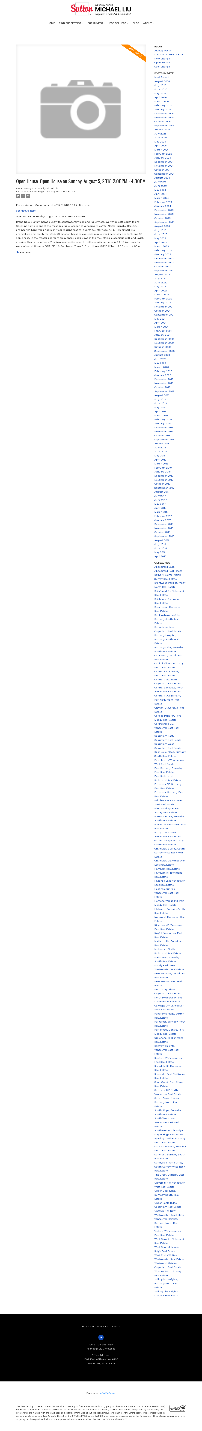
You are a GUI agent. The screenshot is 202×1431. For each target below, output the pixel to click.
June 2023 (160, 234)
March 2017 (161, 511)
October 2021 (162, 310)
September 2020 (164, 350)
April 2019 (160, 411)
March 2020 (161, 367)
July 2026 (160, 85)
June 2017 (160, 499)
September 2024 (164, 173)
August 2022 (162, 274)
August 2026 (162, 81)
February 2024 (163, 202)
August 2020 (162, 354)
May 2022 (160, 286)
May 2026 (160, 93)
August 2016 (161, 540)
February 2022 (163, 298)
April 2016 (160, 556)
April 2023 (160, 242)
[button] (101, 1337)
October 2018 (162, 435)
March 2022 (161, 294)
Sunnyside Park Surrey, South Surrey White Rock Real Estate (169, 1166)
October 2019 (162, 387)
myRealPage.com (107, 1393)
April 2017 (160, 507)
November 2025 (164, 117)
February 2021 (163, 330)
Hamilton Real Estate (167, 868)
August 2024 (162, 177)
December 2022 (164, 258)
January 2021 (162, 334)
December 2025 (164, 113)
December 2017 (163, 475)
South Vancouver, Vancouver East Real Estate (166, 1122)
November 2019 (163, 383)
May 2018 (160, 455)
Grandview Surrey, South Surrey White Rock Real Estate (169, 852)
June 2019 (160, 403)
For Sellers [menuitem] (117, 23)
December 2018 (163, 427)
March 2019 (161, 415)
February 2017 (163, 515)
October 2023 (162, 218)
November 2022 (164, 262)
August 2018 (161, 443)
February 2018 (163, 467)
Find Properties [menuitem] (70, 23)
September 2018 (164, 439)
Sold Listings (162, 66)
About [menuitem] (147, 23)
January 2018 (162, 471)
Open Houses (162, 62)
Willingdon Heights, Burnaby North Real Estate (166, 1283)
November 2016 (163, 528)
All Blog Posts (162, 50)
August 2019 (161, 395)
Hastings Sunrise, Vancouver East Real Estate (166, 892)
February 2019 (163, 419)
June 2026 (160, 89)
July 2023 (160, 230)
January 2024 (162, 205)
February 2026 (163, 105)
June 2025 (160, 137)
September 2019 (164, 391)
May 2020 (160, 362)
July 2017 (160, 495)
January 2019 (162, 423)
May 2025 (160, 141)
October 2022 (162, 266)
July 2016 (160, 544)
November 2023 (164, 213)
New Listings (162, 58)
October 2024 (162, 169)
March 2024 (161, 197)
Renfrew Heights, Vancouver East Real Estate (166, 1049)
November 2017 (163, 479)
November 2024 (164, 165)
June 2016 (160, 548)
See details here (26, 210)
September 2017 (164, 487)
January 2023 (162, 254)
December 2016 (163, 524)
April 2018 (160, 459)
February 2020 (163, 371)
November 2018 (163, 431)
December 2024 (164, 161)
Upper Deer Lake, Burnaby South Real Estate (166, 1194)
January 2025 (162, 157)
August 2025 (162, 129)
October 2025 (162, 121)
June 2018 (160, 451)
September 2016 (164, 536)
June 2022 (160, 282)
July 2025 (160, 133)
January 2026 (162, 109)
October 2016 (162, 532)
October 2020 (162, 346)
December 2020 (164, 338)
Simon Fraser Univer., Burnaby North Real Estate (167, 1102)
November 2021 (163, 306)
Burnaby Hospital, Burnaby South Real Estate (166, 639)
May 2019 (160, 407)
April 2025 (160, 145)
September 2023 (164, 222)
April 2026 (160, 97)
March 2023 (161, 246)
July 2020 (160, 359)
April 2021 (160, 322)
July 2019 (160, 399)
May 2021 (160, 318)
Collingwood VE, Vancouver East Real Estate (166, 727)
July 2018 (160, 447)
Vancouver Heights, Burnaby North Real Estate (51, 191)
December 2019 (163, 379)
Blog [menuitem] (136, 23)
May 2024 (160, 189)
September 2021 (164, 314)
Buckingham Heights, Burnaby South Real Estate (167, 619)
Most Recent (161, 77)
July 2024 (160, 181)
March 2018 (161, 463)
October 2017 (162, 483)
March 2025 (161, 149)
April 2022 (160, 290)
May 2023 (160, 238)
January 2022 (162, 302)
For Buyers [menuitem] (95, 23)
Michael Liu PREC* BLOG (169, 54)
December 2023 (164, 210)
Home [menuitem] (51, 23)
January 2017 (162, 520)
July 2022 (160, 278)
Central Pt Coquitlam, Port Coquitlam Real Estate (167, 699)
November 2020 (164, 342)
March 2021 (161, 326)
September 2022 (164, 270)
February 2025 (163, 153)
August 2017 (162, 491)
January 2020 (162, 375)
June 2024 (160, 185)
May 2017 (160, 503)
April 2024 (160, 193)
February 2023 (163, 250)
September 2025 (164, 125)
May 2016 (160, 552)
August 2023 (162, 226)
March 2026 (161, 101)
